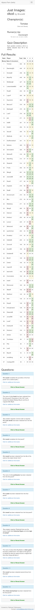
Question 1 (6, 374)
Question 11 (6, 568)
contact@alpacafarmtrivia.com (25, 609)
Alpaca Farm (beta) (8, 2)
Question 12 (6, 587)
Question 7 (6, 490)
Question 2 (6, 392)
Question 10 (6, 546)
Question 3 (6, 415)
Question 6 (6, 471)
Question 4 (6, 435)
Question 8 (6, 508)
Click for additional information (11, 382)
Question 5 (6, 452)
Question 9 (6, 525)
